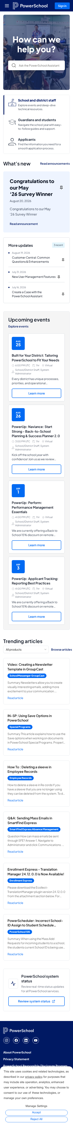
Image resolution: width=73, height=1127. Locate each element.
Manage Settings (36, 1106)
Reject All (36, 1119)
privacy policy (33, 1077)
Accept (36, 1112)
